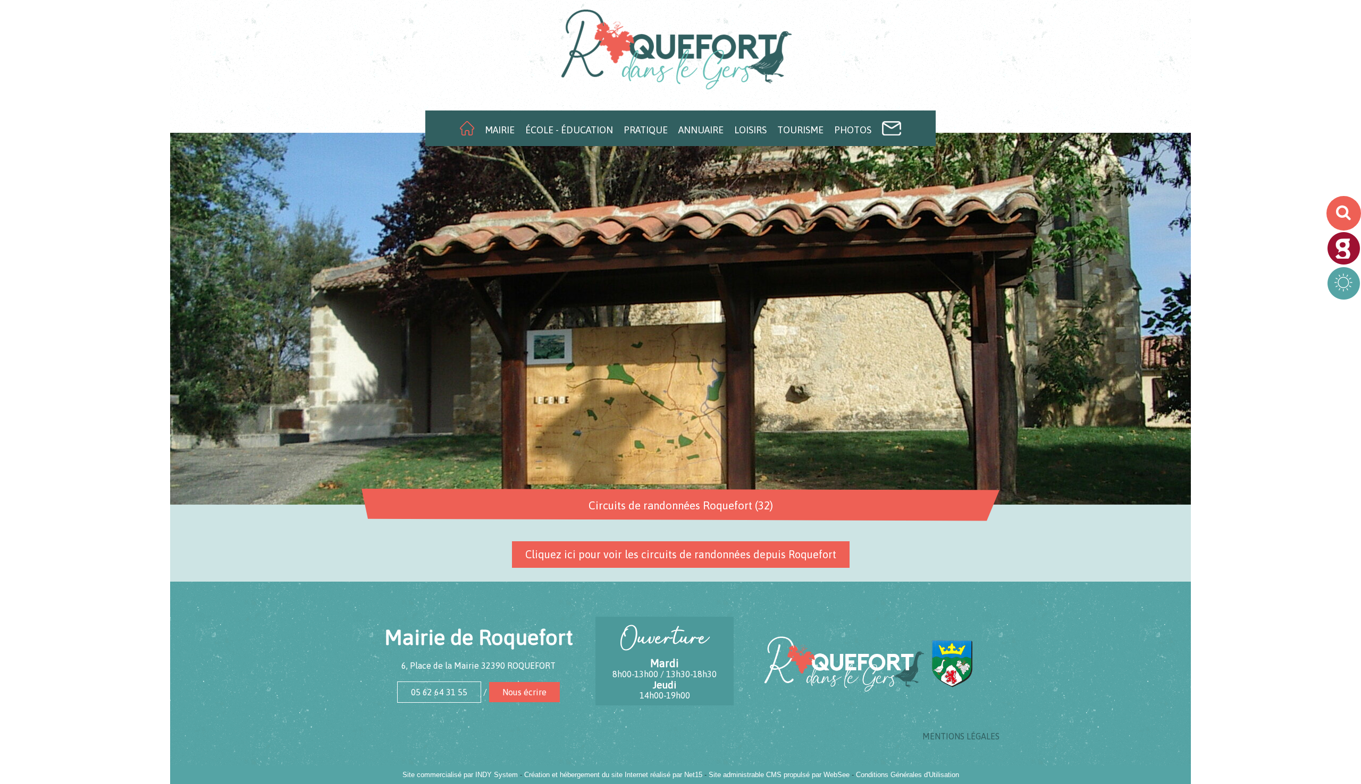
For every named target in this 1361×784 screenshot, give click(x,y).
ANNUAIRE (701, 129)
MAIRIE (500, 129)
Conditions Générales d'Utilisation (907, 775)
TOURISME (800, 129)
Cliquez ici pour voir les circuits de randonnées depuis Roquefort (680, 554)
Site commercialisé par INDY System (460, 775)
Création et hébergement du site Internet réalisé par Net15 (613, 775)
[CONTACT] (891, 128)
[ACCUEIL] (467, 128)
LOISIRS (750, 129)
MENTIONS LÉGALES (960, 736)
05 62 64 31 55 (439, 692)
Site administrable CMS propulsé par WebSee (779, 775)
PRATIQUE (646, 129)
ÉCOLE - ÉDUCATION (569, 129)
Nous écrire (524, 692)
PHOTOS (852, 129)
